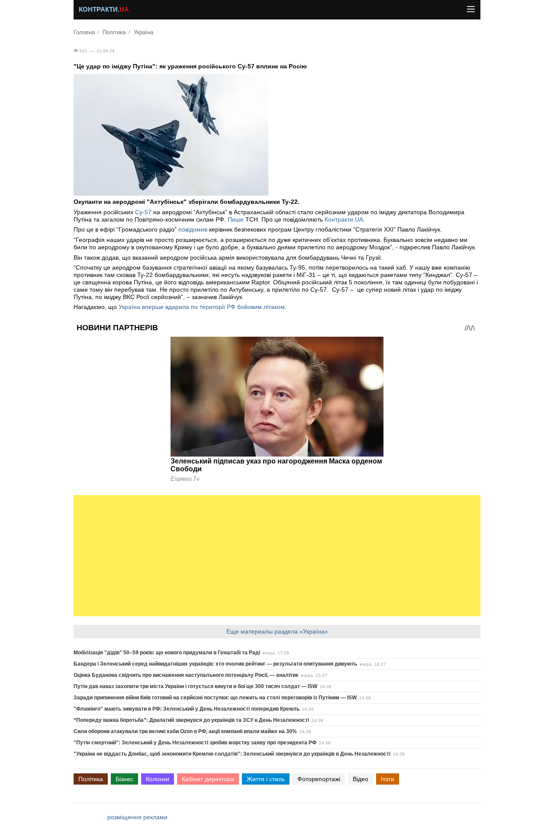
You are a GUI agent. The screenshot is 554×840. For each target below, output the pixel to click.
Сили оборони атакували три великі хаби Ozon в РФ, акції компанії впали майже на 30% (185, 731)
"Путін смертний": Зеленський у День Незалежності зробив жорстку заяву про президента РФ (195, 743)
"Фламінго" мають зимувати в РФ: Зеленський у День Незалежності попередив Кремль (187, 709)
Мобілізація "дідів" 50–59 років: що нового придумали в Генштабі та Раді (167, 653)
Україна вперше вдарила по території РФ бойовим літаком (202, 306)
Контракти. (104, 9)
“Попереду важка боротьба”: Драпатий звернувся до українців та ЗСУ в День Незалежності (191, 720)
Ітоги (387, 779)
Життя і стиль (266, 779)
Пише (236, 219)
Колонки (157, 779)
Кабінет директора (208, 779)
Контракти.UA (344, 219)
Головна (84, 32)
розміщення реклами (137, 817)
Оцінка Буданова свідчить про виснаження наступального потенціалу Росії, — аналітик (186, 675)
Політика (114, 32)
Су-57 (143, 212)
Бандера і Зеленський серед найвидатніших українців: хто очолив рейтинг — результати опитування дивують (215, 664)
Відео (360, 779)
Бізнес (124, 779)
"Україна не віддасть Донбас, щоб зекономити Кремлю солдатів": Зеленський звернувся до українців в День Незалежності (232, 754)
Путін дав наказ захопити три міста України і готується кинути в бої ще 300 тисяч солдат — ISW (195, 686)
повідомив (193, 229)
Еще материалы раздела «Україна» (277, 631)
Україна (143, 32)
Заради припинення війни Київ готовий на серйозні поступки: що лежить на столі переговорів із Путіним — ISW (215, 698)
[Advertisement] (277, 555)
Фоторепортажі (318, 779)
